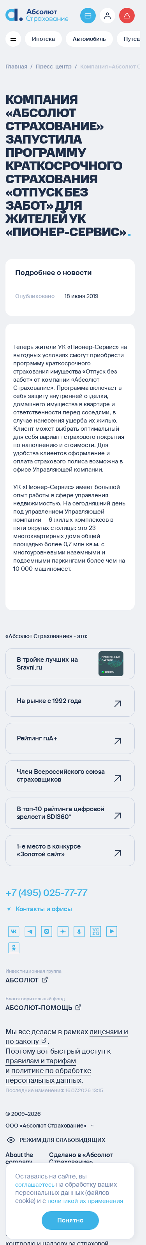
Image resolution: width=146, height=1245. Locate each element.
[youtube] (112, 929)
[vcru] (95, 929)
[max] (46, 929)
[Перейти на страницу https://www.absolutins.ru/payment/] (88, 15)
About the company (19, 1159)
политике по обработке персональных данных (48, 1075)
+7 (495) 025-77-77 (46, 893)
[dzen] (63, 929)
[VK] (13, 929)
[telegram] (30, 929)
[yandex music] (79, 929)
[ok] (13, 945)
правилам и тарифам (40, 1061)
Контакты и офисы (44, 909)
